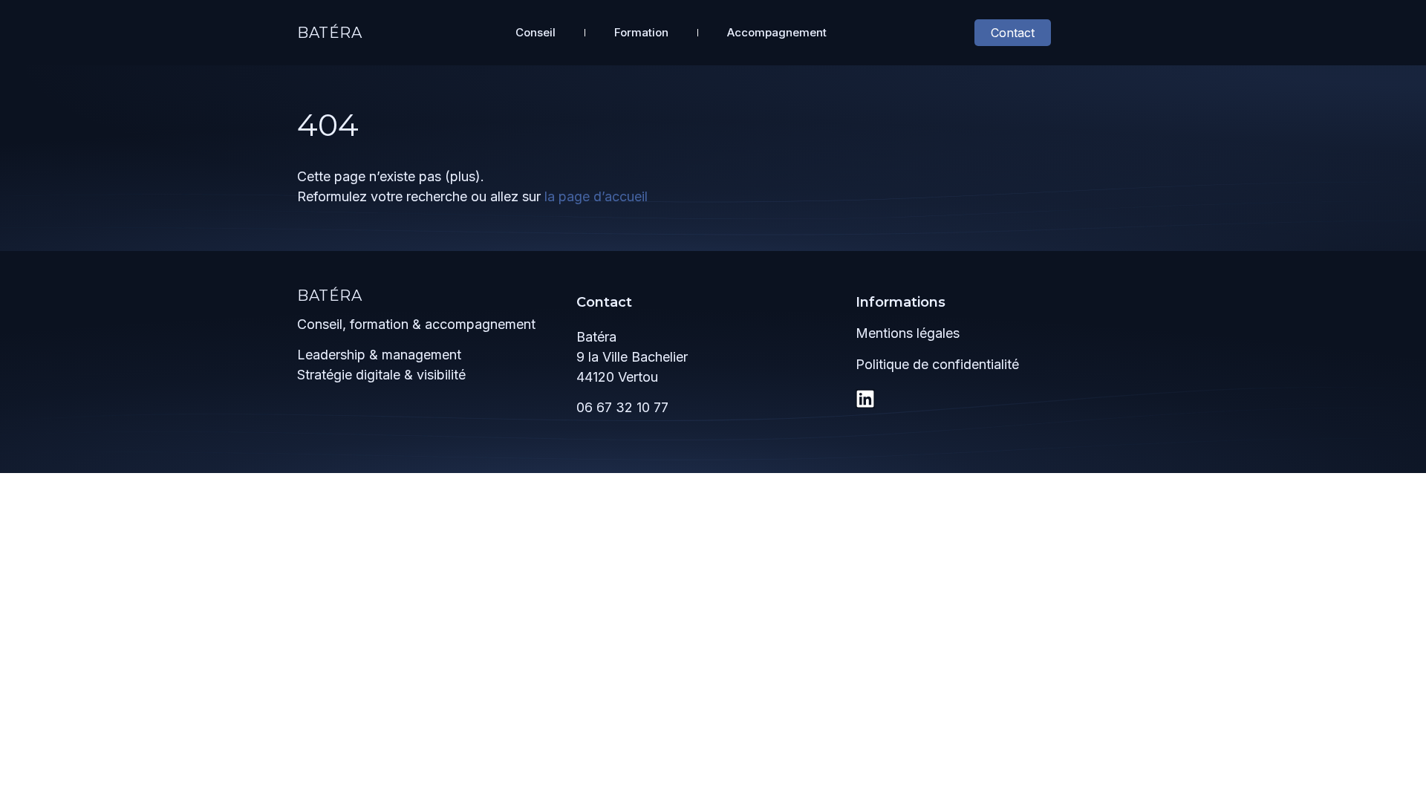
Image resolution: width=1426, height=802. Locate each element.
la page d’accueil (596, 196)
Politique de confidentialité (937, 364)
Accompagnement (777, 32)
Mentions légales (908, 333)
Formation (641, 32)
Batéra (329, 33)
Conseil (535, 32)
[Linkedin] (865, 398)
